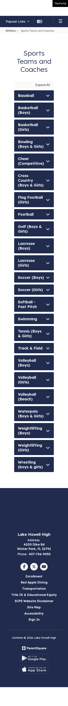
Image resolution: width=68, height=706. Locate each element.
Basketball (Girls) (28, 127)
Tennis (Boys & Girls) (30, 333)
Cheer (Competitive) (31, 161)
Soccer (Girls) (30, 289)
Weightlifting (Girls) (30, 447)
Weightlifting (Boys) (30, 430)
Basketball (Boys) (28, 110)
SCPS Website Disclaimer (34, 601)
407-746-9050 (40, 554)
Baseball (26, 95)
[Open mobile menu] (60, 21)
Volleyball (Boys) (27, 362)
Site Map (34, 607)
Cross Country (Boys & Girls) (31, 180)
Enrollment (34, 576)
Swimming (27, 319)
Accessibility (34, 613)
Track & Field (30, 348)
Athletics (11, 30)
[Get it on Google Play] (34, 658)
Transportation (34, 588)
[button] (17, 21)
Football (26, 214)
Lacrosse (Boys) (26, 246)
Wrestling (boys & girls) (30, 464)
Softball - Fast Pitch (27, 304)
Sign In (34, 619)
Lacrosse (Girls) (26, 263)
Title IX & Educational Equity (34, 595)
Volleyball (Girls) (27, 379)
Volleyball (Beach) (27, 396)
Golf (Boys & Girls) (30, 229)
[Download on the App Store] (34, 669)
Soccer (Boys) (31, 277)
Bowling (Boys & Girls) (31, 144)
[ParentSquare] (34, 648)
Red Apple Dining (34, 582)
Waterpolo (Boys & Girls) (31, 413)
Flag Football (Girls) (30, 199)
